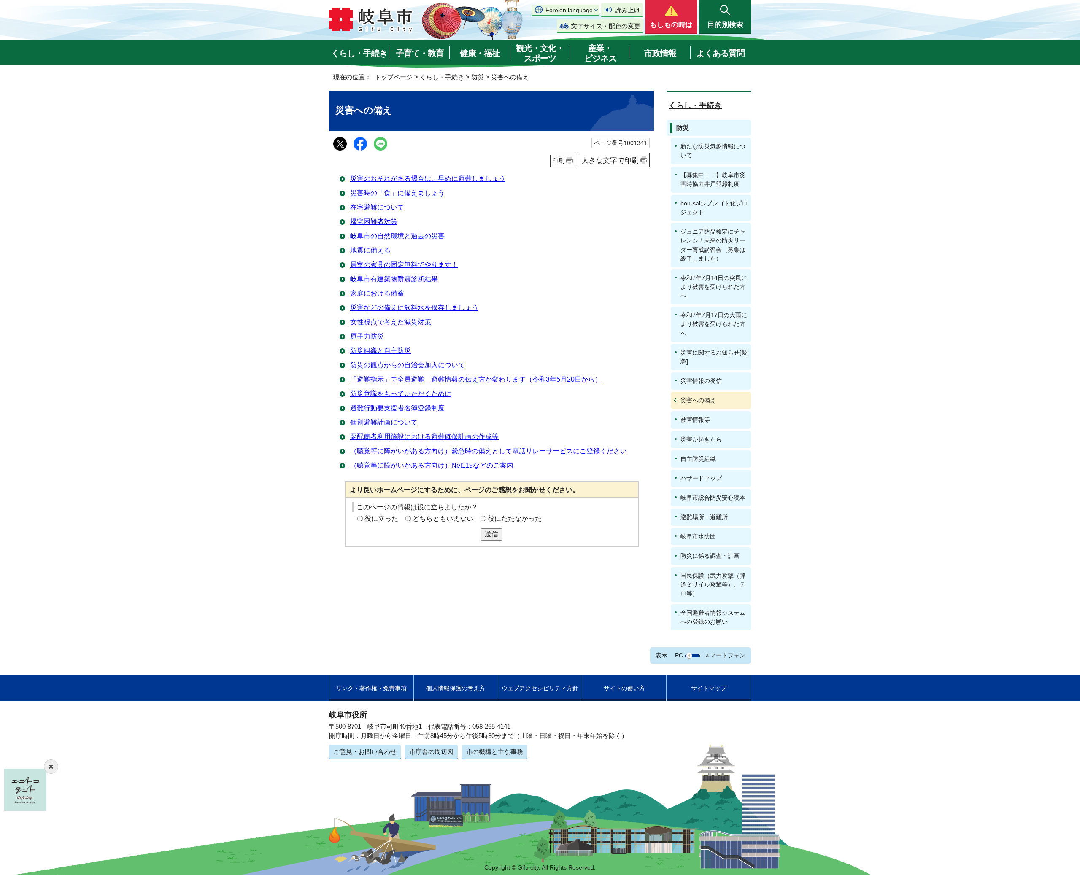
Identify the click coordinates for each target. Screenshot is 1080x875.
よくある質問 (721, 53)
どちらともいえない (443, 518)
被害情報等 (695, 419)
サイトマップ (708, 688)
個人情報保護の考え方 (455, 688)
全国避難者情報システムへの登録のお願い (712, 617)
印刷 (558, 160)
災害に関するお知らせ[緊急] (713, 357)
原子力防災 (367, 336)
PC (679, 655)
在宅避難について (377, 207)
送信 (491, 534)
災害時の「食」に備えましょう (397, 193)
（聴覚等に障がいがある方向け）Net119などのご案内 (431, 465)
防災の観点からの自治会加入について (407, 365)
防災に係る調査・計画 (710, 555)
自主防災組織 (698, 458)
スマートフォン (724, 655)
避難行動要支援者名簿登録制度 (397, 408)
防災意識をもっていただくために (400, 393)
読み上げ (627, 9)
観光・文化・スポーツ (540, 53)
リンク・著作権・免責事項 (371, 688)
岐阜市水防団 (698, 536)
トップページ (394, 77)
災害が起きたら (701, 439)
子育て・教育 (420, 53)
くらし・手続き (359, 53)
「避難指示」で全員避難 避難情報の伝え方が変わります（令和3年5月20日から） (476, 379)
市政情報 (660, 53)
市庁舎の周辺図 (431, 751)
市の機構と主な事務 (494, 751)
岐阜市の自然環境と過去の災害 (397, 236)
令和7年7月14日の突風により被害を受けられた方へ (713, 287)
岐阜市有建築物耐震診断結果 (394, 279)
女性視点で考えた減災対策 (390, 322)
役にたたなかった (515, 518)
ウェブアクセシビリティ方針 (540, 688)
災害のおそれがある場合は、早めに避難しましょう (427, 178)
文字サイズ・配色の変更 (605, 26)
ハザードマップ (701, 478)
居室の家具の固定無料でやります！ (404, 264)
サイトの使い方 (624, 688)
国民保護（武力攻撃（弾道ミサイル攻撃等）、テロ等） (712, 584)
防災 (477, 77)
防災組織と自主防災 (380, 350)
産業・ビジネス (600, 53)
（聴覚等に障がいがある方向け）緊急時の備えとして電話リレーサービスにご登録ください (488, 451)
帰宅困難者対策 (373, 221)
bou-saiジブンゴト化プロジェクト (714, 207)
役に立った (381, 518)
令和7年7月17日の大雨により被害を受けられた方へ (713, 324)
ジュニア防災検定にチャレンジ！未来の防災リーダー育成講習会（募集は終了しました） (712, 244)
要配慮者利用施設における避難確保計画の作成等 (424, 436)
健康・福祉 (480, 53)
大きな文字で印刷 (610, 160)
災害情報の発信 (701, 380)
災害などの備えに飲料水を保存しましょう (414, 307)
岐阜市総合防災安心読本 (712, 497)
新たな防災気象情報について (712, 151)
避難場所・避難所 (704, 517)
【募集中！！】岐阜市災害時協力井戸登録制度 (712, 179)
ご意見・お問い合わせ (365, 751)
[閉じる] (51, 766)
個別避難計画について (384, 422)
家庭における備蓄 (377, 293)
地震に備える (370, 250)
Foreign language (569, 10)
